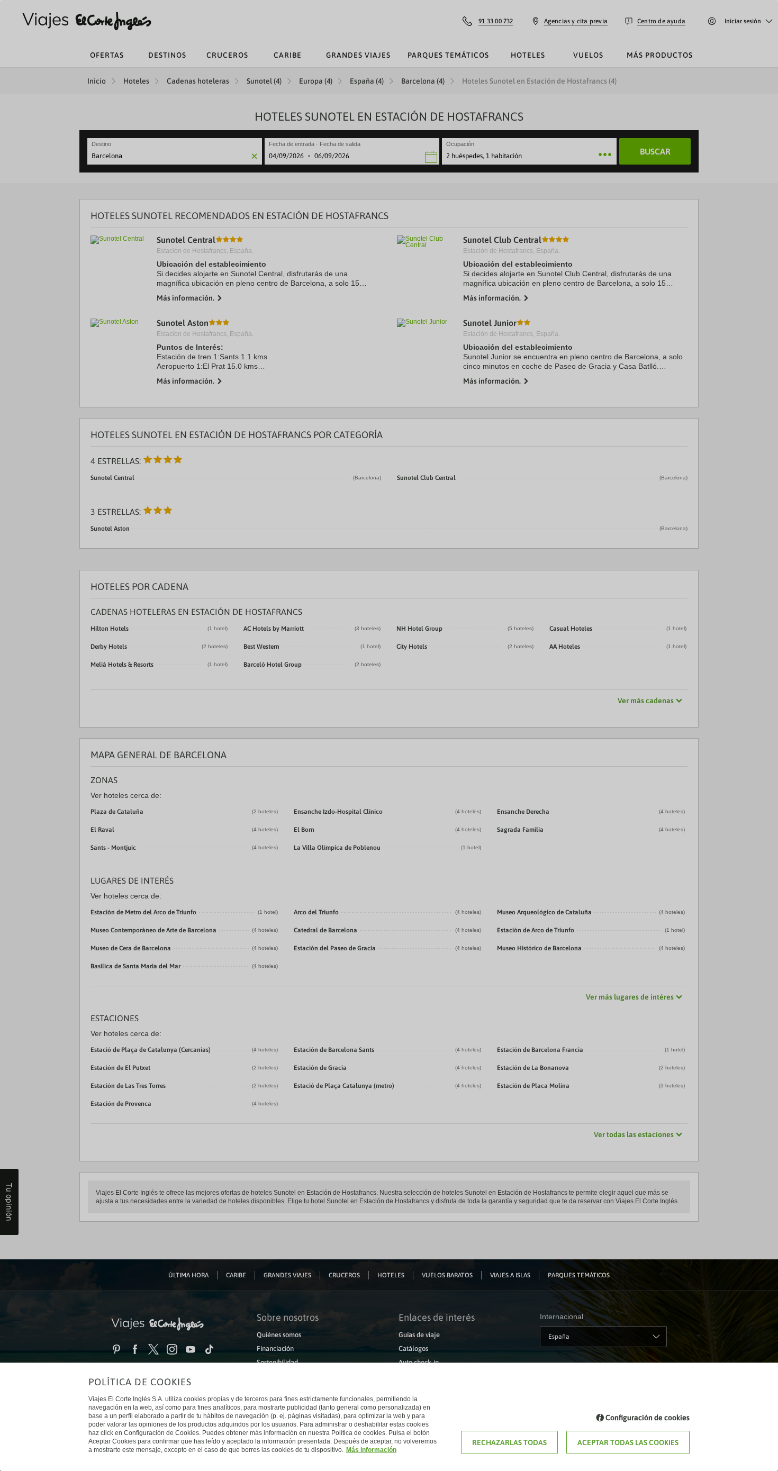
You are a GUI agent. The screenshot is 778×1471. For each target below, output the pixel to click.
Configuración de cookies (647, 1417)
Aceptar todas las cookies (628, 1442)
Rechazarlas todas (509, 1442)
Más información (371, 1450)
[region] (389, 735)
